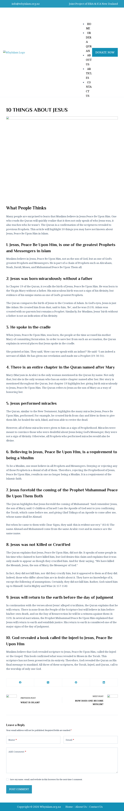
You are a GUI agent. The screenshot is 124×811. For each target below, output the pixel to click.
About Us (89, 59)
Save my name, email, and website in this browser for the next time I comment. (46, 779)
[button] (86, 14)
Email (70, 739)
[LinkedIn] (104, 682)
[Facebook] (20, 682)
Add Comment (17, 751)
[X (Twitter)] (48, 682)
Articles (89, 73)
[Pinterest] (76, 682)
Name (12, 739)
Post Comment (19, 789)
